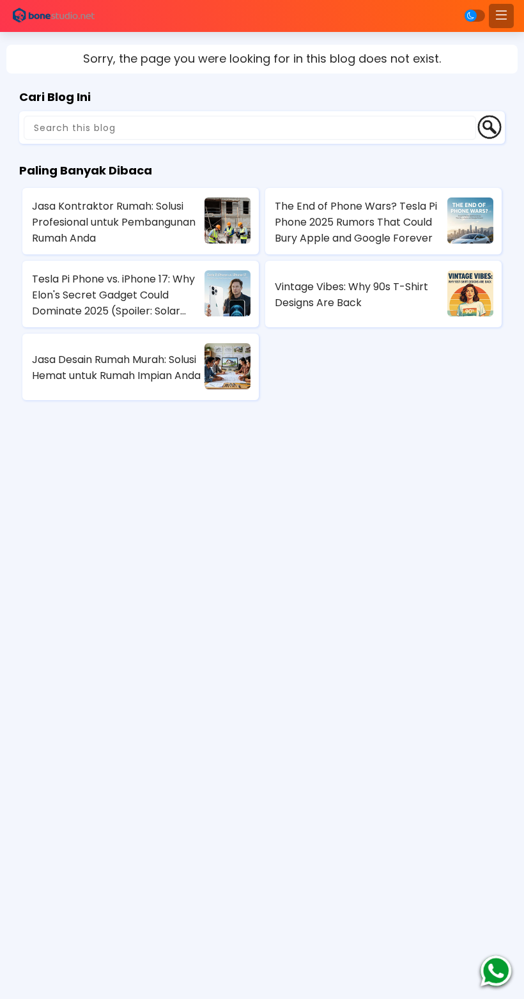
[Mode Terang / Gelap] (475, 16)
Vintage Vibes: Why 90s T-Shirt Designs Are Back (351, 294)
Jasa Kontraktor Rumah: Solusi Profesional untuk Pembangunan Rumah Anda (114, 222)
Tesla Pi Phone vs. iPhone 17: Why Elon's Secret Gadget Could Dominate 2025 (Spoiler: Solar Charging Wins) (113, 295)
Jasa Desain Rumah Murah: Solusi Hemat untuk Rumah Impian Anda (116, 367)
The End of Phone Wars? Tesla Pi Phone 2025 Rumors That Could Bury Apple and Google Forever (356, 222)
